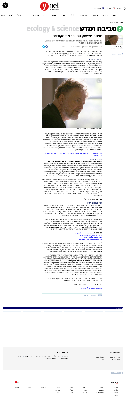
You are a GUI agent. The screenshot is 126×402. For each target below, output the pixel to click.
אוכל (72, 390)
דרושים (38, 356)
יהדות (85, 388)
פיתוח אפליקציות (51, 359)
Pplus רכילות (100, 392)
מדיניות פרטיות (115, 357)
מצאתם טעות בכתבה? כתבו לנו (91, 288)
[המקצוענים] (117, 374)
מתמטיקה (93, 295)
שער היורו (47, 356)
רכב (72, 392)
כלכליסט (43, 388)
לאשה (58, 392)
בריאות (102, 388)
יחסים (58, 388)
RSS (102, 359)
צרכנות (85, 392)
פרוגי (29, 388)
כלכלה (116, 390)
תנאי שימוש (116, 359)
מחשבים (101, 390)
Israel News (100, 357)
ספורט (116, 392)
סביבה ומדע (114, 23)
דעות (85, 390)
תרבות (116, 395)
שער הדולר (57, 356)
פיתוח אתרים (64, 359)
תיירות (71, 388)
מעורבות (57, 390)
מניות (66, 356)
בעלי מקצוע (28, 356)
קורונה (86, 295)
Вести (17, 388)
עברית (20, 356)
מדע (121, 23)
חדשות (115, 388)
